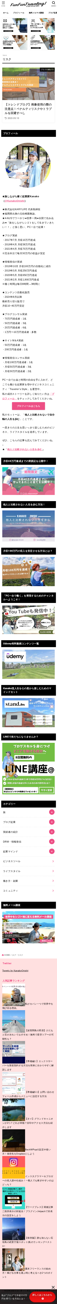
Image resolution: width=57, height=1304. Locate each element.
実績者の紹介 (10, 832)
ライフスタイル (12, 871)
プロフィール (18, 13)
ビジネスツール (12, 861)
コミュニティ (10, 890)
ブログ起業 (9, 822)
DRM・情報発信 (12, 841)
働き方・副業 (10, 880)
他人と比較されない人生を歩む (24, 449)
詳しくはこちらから (42, 1294)
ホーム (6, 13)
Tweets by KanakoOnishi (15, 970)
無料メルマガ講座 (36, 13)
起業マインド (10, 851)
